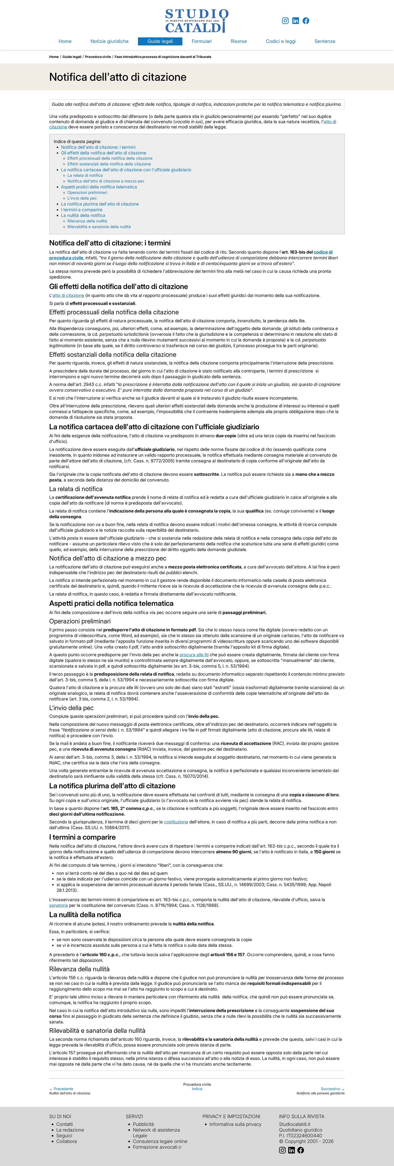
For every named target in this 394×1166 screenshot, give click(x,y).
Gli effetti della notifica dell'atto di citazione (103, 153)
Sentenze (325, 41)
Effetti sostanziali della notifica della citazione (109, 163)
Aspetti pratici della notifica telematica (99, 187)
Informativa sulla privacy (236, 1124)
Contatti (64, 1124)
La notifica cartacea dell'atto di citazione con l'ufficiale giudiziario (126, 169)
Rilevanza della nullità (87, 221)
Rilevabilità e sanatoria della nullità (99, 226)
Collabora (66, 1141)
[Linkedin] (295, 21)
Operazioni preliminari (87, 192)
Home (65, 41)
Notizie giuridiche (110, 41)
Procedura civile (98, 57)
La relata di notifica (85, 175)
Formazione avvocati (155, 1147)
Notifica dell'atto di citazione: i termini (98, 147)
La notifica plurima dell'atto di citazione (100, 204)
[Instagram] (285, 21)
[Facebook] (306, 21)
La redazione (70, 1130)
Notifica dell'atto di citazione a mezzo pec (106, 181)
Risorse (239, 41)
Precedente (63, 1088)
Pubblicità (143, 1124)
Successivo (330, 1088)
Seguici (64, 1135)
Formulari (202, 41)
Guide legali (160, 41)
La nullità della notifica (83, 215)
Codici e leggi (281, 41)
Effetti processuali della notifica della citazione (110, 158)
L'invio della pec (82, 198)
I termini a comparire (81, 209)
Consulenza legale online (160, 1141)
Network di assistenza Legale (156, 1132)
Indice (197, 1088)
